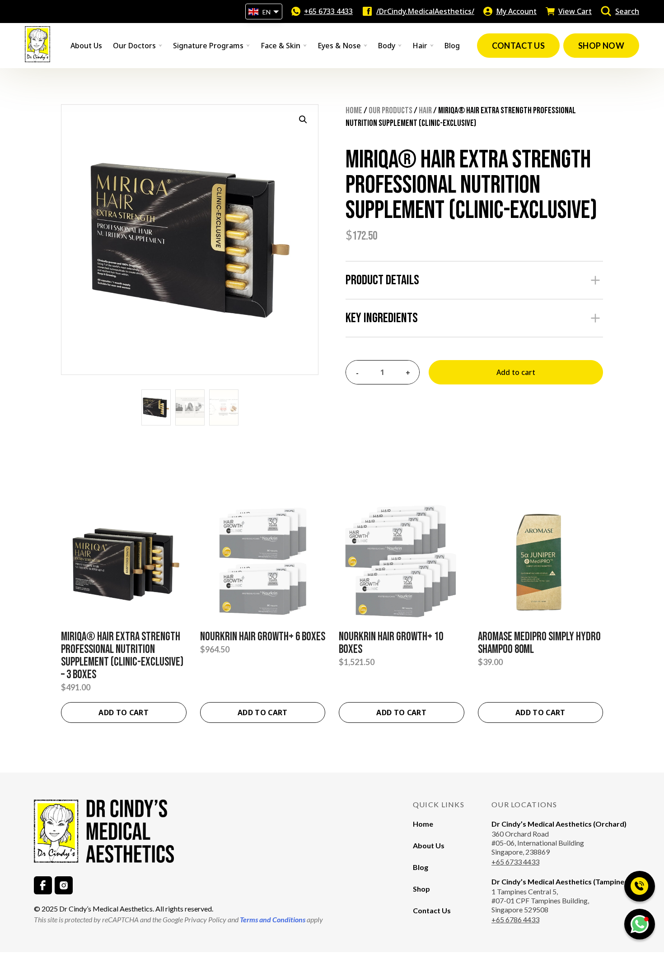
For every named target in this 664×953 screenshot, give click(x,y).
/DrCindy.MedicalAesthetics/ (425, 11)
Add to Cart (123, 712)
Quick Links (438, 804)
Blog (452, 46)
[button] (303, 119)
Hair (425, 110)
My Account (516, 11)
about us (86, 46)
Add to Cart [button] (540, 712)
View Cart (575, 11)
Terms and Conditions (271, 919)
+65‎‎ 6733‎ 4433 (515, 861)
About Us (428, 845)
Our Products (390, 110)
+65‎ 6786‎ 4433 (515, 919)
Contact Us (432, 910)
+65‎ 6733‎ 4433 (328, 11)
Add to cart (515, 372)
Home (354, 110)
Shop (421, 888)
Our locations (524, 804)
